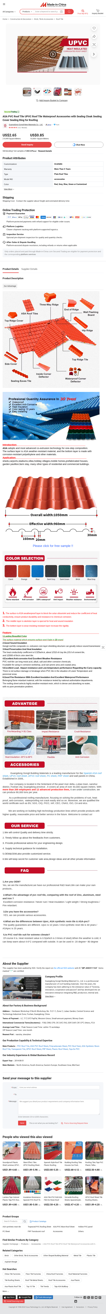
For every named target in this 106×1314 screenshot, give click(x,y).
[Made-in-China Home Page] (53, 4)
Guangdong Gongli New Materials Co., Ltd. (26, 124)
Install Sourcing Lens (15, 1301)
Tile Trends (44, 1286)
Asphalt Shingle (11, 1261)
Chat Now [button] (80, 145)
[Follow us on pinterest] (100, 1297)
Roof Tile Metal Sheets (34, 1280)
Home (5, 19)
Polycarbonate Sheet (58, 1046)
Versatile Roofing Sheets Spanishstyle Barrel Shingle (73, 1200)
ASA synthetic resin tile (12, 1226)
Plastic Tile (91, 1255)
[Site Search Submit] (69, 11)
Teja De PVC (74, 1049)
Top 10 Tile (30, 1286)
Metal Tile (77, 1255)
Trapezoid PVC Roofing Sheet (39, 1226)
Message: (13, 1101)
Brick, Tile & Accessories (43, 19)
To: (15, 1094)
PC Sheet (6, 1231)
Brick (7, 1255)
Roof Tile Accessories (56, 1280)
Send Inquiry (27, 144)
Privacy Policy (92, 1307)
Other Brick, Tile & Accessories (26, 1255)
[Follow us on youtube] (96, 1297)
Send (22, 1123)
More (5, 1291)
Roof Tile (59, 19)
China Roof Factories (54, 1274)
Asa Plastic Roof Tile (13, 1286)
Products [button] (26, 11)
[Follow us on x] (88, 1297)
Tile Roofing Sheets (12, 1280)
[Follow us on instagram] (92, 1297)
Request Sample (45, 151)
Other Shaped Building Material (55, 1255)
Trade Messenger (43, 1297)
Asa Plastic (75, 1280)
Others (81, 1231)
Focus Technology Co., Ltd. (34, 1307)
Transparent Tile (18, 1049)
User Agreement (67, 1307)
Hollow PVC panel (85, 1226)
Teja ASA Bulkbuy (61, 1286)
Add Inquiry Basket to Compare (53, 100)
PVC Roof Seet (74, 1046)
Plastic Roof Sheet (60, 1049)
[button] (4, 4)
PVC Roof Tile (23, 1046)
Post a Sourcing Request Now (74, 1123)
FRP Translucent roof (36, 1231)
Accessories (58, 1231)
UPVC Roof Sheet (33, 1049)
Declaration (80, 1307)
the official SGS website (64, 968)
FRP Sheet (46, 1049)
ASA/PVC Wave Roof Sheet (64, 1226)
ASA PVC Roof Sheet (39, 1046)
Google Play (25, 1297)
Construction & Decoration (20, 19)
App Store (9, 1297)
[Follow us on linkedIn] (75, 1301)
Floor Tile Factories (33, 1274)
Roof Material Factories (78, 1274)
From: (14, 1087)
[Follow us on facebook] (85, 1297)
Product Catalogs (39, 1221)
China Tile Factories (12, 1274)
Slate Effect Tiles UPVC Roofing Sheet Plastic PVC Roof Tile (31, 1165)
